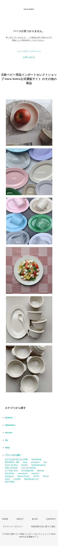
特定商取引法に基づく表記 (43, 526)
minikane (9, 476)
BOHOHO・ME (12, 462)
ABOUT (20, 519)
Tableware (10, 425)
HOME (5, 519)
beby (7, 447)
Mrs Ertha (9, 473)
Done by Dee (11, 465)
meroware (23, 473)
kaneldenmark (38, 465)
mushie (35, 473)
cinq (25, 462)
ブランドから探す (13, 455)
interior (9, 432)
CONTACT (51, 519)
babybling (36, 459)
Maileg (40, 471)
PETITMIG (10, 482)
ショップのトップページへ (29, 51)
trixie (7, 479)
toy (6, 440)
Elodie (24, 465)
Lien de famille (28, 468)
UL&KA (17, 479)
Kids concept (11, 468)
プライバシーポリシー (13, 526)
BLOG (35, 519)
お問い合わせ (29, 57)
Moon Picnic (24, 476)
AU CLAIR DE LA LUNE (16, 459)
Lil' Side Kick (11, 471)
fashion (9, 418)
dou (45, 462)
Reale (46, 476)
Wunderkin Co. (31, 479)
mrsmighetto (27, 471)
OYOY (36, 476)
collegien (35, 462)
